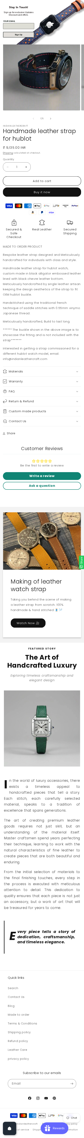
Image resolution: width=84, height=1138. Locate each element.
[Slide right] (50, 118)
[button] (42, 371)
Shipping (8, 152)
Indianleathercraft (27, 1123)
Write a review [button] (42, 476)
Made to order (18, 1015)
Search (13, 988)
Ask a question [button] (42, 485)
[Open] (9, 1128)
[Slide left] (33, 118)
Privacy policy (70, 1123)
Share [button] (11, 433)
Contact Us (16, 997)
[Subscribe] (71, 1083)
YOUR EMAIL (9, 21)
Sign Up (18, 35)
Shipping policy (19, 1032)
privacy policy (18, 1059)
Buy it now (42, 192)
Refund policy (18, 1041)
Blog (11, 1006)
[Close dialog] (81, 2)
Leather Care (17, 1050)
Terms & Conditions (22, 1023)
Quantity (8, 159)
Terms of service (19, 1129)
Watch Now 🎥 (28, 623)
